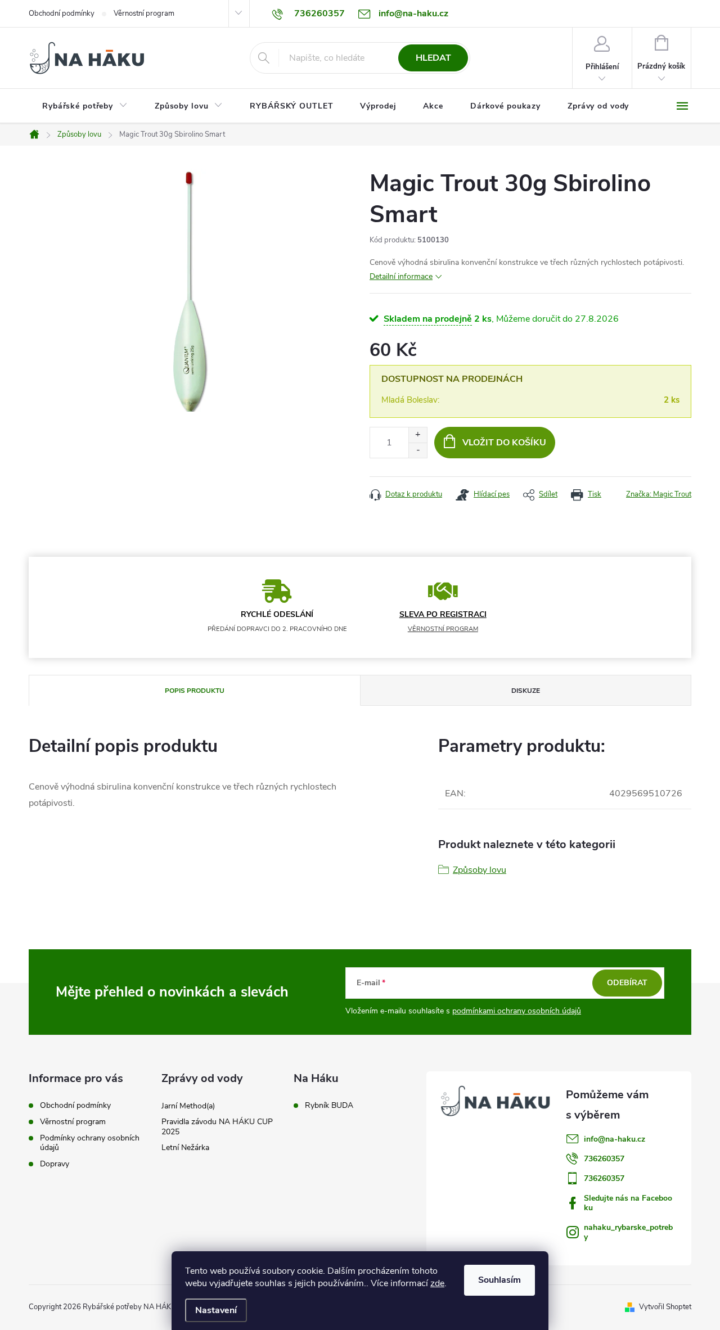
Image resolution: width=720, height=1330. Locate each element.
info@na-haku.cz (614, 1139)
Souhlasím (499, 1280)
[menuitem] (85, 106)
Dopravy (54, 1163)
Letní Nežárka (185, 1147)
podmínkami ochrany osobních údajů (516, 1011)
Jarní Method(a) (188, 1106)
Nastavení (216, 1310)
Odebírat (627, 982)
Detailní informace (401, 276)
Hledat (433, 58)
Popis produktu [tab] (194, 690)
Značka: (658, 494)
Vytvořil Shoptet (665, 1307)
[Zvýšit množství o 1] (417, 435)
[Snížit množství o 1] (417, 450)
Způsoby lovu (479, 870)
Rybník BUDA (329, 1105)
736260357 (604, 1158)
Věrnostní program (144, 13)
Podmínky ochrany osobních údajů (90, 1143)
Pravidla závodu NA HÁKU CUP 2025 (217, 1126)
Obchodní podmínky (61, 13)
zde (437, 1283)
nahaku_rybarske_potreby (628, 1232)
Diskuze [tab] (525, 690)
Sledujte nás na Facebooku (628, 1203)
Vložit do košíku (504, 442)
